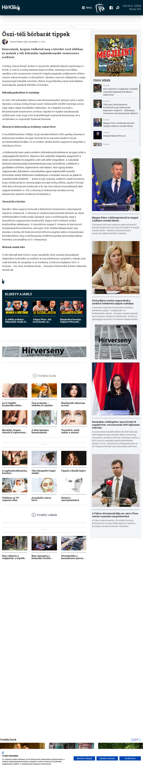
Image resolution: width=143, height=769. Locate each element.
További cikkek (47, 515)
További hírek (47, 376)
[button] (87, 7)
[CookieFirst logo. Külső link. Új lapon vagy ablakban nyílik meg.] (3, 753)
